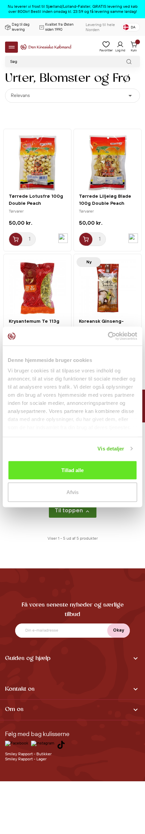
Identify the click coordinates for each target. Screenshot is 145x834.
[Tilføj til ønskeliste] (63, 238)
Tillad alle (72, 470)
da (133, 27)
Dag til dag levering (20, 27)
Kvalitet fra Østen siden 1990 (59, 27)
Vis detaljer (110, 448)
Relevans (72, 96)
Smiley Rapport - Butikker (28, 754)
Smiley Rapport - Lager (26, 759)
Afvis (72, 492)
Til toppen (73, 511)
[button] (72, 659)
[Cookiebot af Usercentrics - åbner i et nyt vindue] (107, 336)
